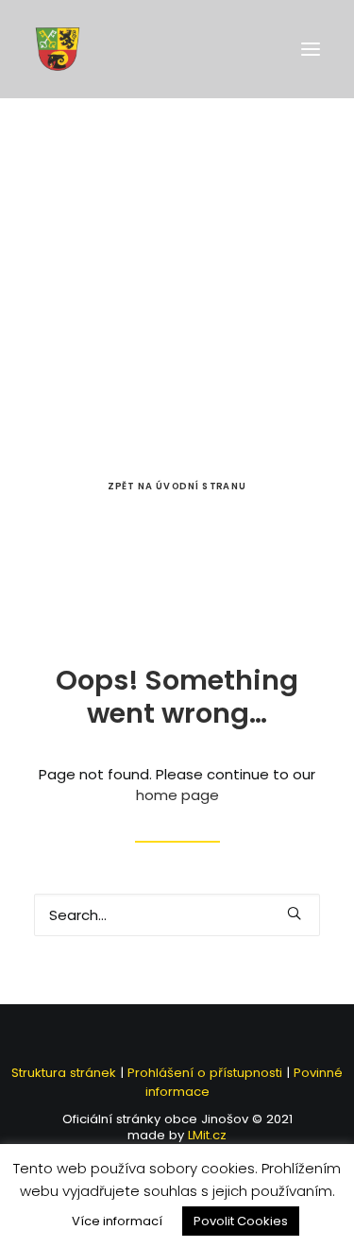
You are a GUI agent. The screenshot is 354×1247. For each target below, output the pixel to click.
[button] (310, 49)
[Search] (177, 915)
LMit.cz (205, 1135)
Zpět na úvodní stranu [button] (177, 486)
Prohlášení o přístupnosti (204, 1073)
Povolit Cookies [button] (241, 1221)
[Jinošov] (57, 49)
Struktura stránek (63, 1073)
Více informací (117, 1221)
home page (177, 795)
